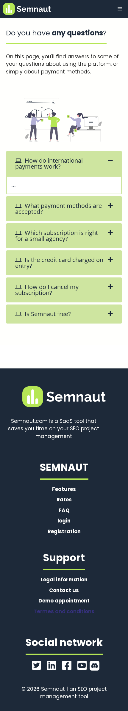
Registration (64, 531)
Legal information (64, 579)
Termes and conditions (64, 611)
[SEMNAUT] (27, 9)
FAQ (64, 510)
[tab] (64, 163)
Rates (64, 499)
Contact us (64, 590)
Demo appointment (64, 600)
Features (64, 489)
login (64, 520)
